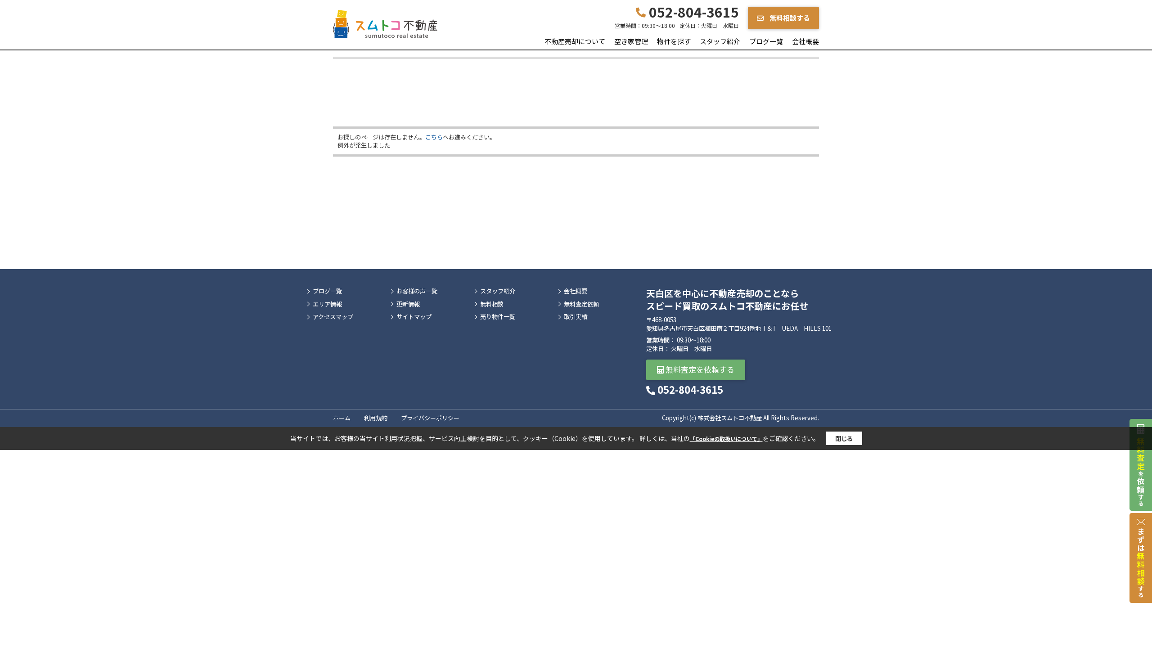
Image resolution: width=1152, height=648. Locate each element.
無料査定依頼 (581, 304)
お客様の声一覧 (416, 291)
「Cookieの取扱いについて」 (726, 438)
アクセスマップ (333, 317)
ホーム (342, 418)
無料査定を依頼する (699, 369)
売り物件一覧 (497, 317)
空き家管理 (631, 41)
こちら (434, 137)
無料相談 (492, 304)
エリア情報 (327, 304)
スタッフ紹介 (720, 41)
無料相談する (789, 17)
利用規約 (375, 418)
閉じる (844, 438)
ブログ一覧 (766, 41)
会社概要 (805, 41)
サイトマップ (414, 317)
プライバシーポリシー (430, 418)
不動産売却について (574, 41)
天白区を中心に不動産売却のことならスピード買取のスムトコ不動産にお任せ (727, 299)
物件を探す (674, 41)
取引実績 (575, 317)
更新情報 (408, 304)
